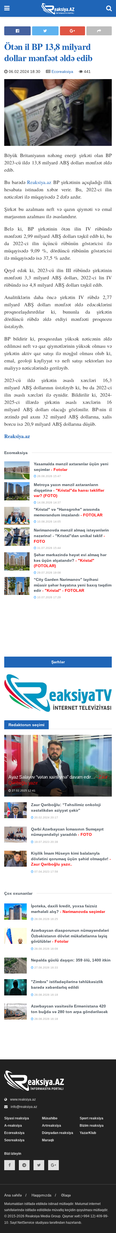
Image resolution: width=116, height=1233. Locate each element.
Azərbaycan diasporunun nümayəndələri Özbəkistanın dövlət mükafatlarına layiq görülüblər (70, 936)
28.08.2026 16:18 (46, 1018)
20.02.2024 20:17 (46, 817)
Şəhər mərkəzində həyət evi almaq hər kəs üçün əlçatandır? (70, 560)
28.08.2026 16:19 (46, 994)
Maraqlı (48, 1140)
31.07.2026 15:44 (48, 547)
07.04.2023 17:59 (46, 871)
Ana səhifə (13, 1195)
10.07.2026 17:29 (48, 597)
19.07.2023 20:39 (46, 841)
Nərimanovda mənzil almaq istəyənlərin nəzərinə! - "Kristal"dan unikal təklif (71, 535)
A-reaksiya (13, 1126)
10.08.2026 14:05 (48, 521)
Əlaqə (66, 1195)
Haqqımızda (41, 1195)
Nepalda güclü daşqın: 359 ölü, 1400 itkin (71, 960)
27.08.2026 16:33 (46, 967)
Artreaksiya (51, 1126)
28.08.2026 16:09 (46, 948)
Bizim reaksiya (92, 1126)
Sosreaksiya (14, 1140)
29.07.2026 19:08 (48, 572)
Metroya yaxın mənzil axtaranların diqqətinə (69, 490)
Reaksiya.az (39, 182)
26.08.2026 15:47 (48, 476)
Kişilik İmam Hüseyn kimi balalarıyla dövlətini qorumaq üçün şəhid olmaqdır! (71, 858)
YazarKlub (88, 1133)
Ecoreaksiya (62, 71)
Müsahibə (49, 1118)
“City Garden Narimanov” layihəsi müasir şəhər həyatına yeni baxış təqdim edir (72, 585)
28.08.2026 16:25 (46, 919)
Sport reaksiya (91, 1118)
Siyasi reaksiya (16, 1118)
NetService (25, 1223)
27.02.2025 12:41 (23, 790)
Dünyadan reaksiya (57, 1133)
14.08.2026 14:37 (48, 502)
